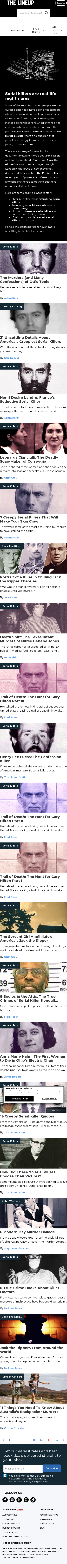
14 (56, 1440)
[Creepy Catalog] (33, 333)
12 (41, 1440)
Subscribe (61, 3)
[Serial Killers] (33, 273)
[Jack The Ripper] (33, 572)
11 (34, 1440)
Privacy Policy (47, 1524)
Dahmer (37, 131)
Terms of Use (46, 1519)
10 (20, 1440)
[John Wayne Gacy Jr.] (33, 1227)
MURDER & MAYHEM (11, 1528)
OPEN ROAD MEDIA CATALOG (15, 1537)
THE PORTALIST (9, 1532)
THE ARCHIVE (8, 1519)
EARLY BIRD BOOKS (11, 1524)
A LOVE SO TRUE (9, 1515)
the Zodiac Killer (47, 173)
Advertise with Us (49, 1515)
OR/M (42, 1528)
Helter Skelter (14, 135)
